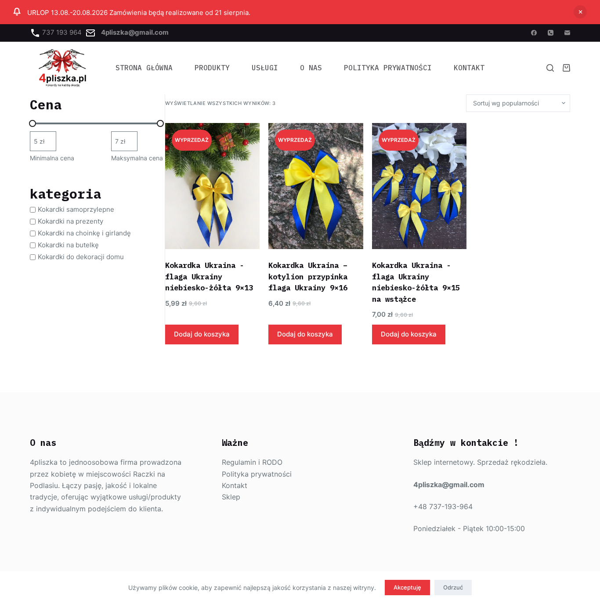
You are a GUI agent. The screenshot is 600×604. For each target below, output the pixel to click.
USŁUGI (265, 67)
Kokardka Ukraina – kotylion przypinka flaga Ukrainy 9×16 (307, 276)
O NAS (311, 67)
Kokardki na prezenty (70, 221)
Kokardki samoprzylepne (76, 209)
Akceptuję (407, 587)
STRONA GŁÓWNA (144, 67)
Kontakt (469, 67)
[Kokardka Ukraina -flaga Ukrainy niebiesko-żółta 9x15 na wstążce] (419, 186)
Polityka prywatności (257, 474)
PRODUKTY (212, 67)
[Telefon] (550, 33)
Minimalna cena (52, 158)
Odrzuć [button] (580, 11)
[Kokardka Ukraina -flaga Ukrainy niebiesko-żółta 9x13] (212, 186)
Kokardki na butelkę (68, 245)
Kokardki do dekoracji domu (81, 257)
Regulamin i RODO (252, 462)
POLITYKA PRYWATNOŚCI (388, 67)
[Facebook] (534, 33)
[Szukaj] (550, 68)
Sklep (231, 496)
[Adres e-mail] (567, 33)
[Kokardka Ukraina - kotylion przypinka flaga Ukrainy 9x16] (315, 186)
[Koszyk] (566, 68)
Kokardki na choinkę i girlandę (84, 233)
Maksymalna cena (137, 158)
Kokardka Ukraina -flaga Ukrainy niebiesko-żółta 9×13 (209, 276)
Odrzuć (453, 587)
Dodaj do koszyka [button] (202, 334)
